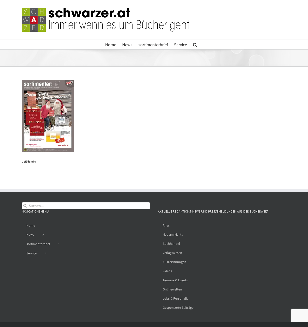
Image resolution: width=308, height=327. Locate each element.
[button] (195, 44)
